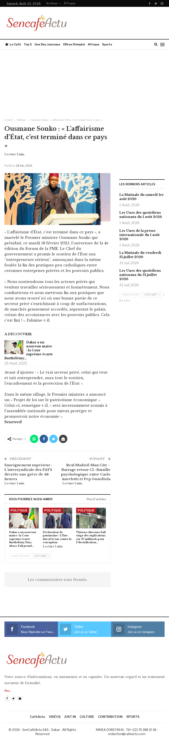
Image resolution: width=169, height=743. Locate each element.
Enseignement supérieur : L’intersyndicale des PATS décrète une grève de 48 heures (28, 472)
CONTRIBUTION (110, 717)
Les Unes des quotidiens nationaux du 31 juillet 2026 (140, 275)
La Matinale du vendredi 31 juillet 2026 (140, 255)
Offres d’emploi (74, 44)
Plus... (8, 690)
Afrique (93, 44)
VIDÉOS (55, 717)
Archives (51, 3)
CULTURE (87, 717)
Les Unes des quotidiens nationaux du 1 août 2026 (140, 215)
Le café (15, 44)
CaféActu (37, 717)
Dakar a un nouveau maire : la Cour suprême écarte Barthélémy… (28, 350)
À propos (69, 3)
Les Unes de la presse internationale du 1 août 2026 (139, 235)
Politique (19, 510)
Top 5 (28, 44)
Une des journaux (47, 44)
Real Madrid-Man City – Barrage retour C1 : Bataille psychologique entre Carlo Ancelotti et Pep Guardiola (85, 472)
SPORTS (132, 717)
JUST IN (70, 717)
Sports (107, 44)
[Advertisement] (84, 83)
